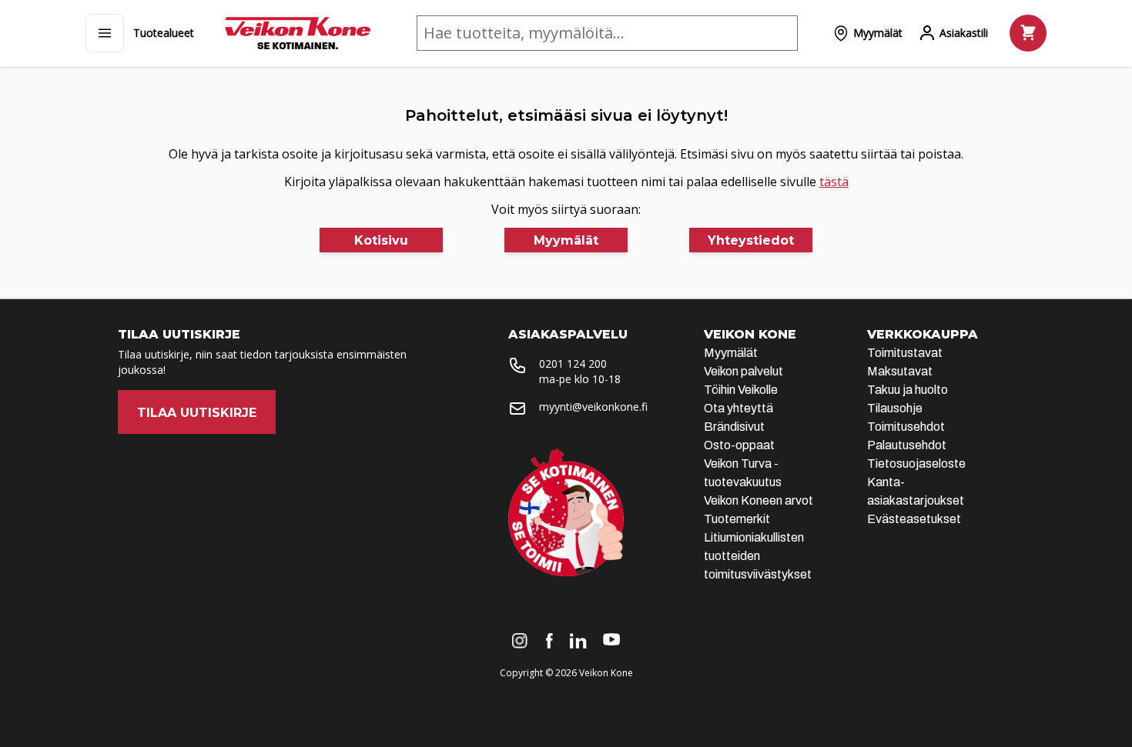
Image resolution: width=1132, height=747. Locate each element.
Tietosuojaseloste (916, 463)
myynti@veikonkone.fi (593, 406)
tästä (834, 181)
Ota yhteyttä (738, 408)
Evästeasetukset (914, 518)
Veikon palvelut (743, 371)
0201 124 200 (573, 363)
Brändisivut (734, 426)
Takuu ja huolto (907, 389)
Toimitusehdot (906, 426)
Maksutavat (900, 371)
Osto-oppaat (739, 445)
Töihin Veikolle (741, 389)
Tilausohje (895, 408)
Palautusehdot (906, 445)
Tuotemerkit (737, 518)
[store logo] (297, 33)
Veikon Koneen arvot (758, 500)
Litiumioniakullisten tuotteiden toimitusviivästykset (758, 556)
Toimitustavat (905, 352)
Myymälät (731, 352)
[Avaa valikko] (104, 33)
